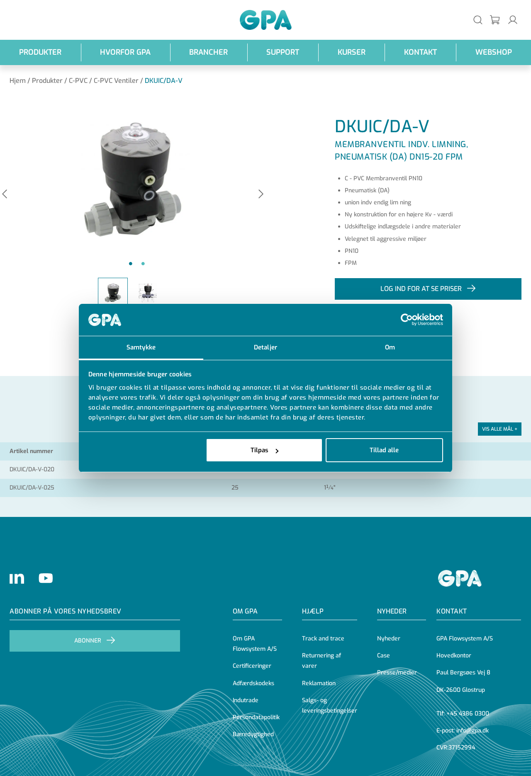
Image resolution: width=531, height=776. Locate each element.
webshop (493, 52)
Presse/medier (397, 673)
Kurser (351, 52)
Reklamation (319, 683)
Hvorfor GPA (125, 52)
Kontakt (420, 52)
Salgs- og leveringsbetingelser (329, 705)
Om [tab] (390, 347)
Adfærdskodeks (253, 683)
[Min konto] (512, 19)
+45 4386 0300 (467, 714)
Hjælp (313, 611)
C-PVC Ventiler (116, 80)
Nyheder (392, 611)
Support (282, 52)
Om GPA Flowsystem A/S (255, 644)
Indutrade (245, 700)
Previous (4, 195)
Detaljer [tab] (265, 347)
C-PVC (78, 80)
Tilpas (259, 450)
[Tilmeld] (495, 20)
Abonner (87, 641)
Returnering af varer (321, 661)
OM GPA (245, 611)
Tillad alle (384, 450)
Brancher (208, 52)
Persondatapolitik (256, 717)
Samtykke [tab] (141, 347)
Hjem (18, 80)
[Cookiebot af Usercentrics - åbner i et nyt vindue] (406, 320)
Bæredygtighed (253, 734)
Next (260, 195)
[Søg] (478, 19)
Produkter (40, 52)
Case (383, 656)
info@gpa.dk (472, 731)
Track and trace (323, 639)
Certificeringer (252, 666)
